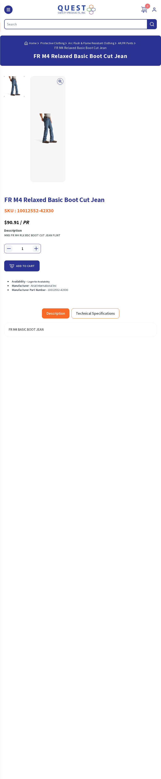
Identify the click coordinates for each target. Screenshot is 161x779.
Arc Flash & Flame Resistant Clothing (91, 43)
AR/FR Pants (125, 43)
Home (32, 43)
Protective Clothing (52, 43)
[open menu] (8, 9)
